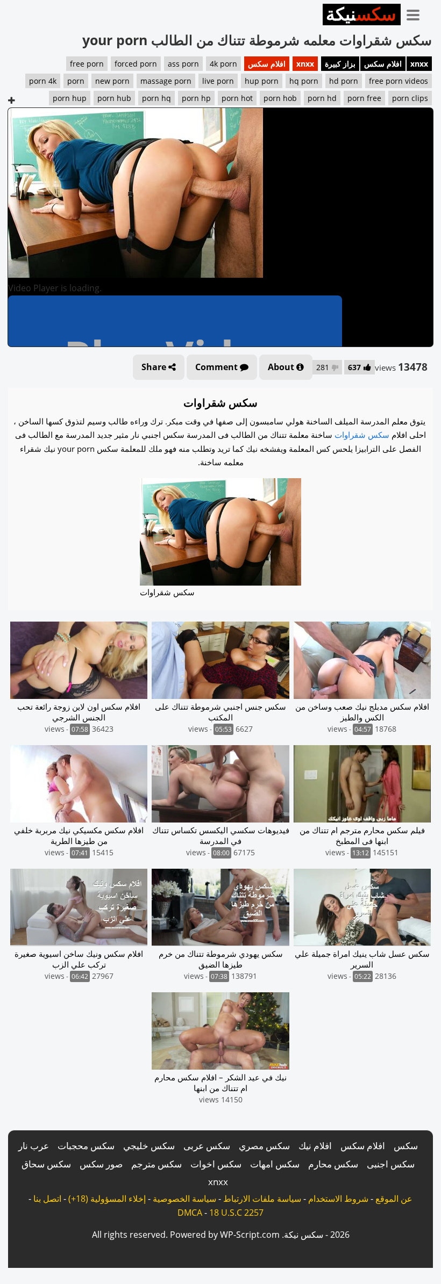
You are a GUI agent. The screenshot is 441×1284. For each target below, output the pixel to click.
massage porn (165, 81)
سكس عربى (206, 1145)
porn (75, 81)
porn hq (156, 98)
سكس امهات (275, 1164)
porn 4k (42, 81)
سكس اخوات (215, 1164)
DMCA (189, 1212)
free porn (87, 64)
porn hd (322, 98)
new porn (112, 81)
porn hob (280, 98)
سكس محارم (333, 1164)
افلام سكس (383, 64)
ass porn (183, 64)
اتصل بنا (47, 1198)
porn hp (196, 98)
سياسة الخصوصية (184, 1198)
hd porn (343, 81)
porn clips (410, 98)
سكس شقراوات (362, 434)
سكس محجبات (86, 1145)
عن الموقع (393, 1198)
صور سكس (101, 1164)
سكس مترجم (156, 1164)
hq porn (303, 81)
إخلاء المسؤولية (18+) (107, 1198)
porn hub (114, 98)
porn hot (237, 98)
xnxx (419, 64)
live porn (218, 81)
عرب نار (33, 1145)
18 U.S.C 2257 (236, 1212)
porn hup (70, 98)
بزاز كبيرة (340, 64)
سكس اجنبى (391, 1164)
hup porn (262, 81)
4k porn (223, 64)
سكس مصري (264, 1145)
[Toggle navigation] (417, 13)
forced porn (136, 64)
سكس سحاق (46, 1164)
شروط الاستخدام (338, 1198)
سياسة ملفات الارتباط (262, 1198)
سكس (406, 1145)
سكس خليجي (149, 1145)
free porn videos (398, 81)
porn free (364, 98)
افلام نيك (315, 1145)
